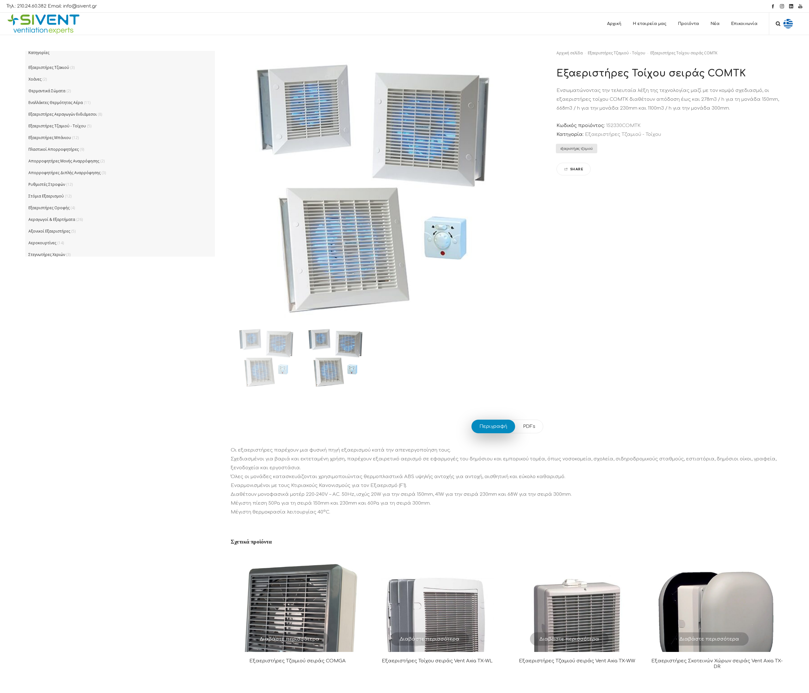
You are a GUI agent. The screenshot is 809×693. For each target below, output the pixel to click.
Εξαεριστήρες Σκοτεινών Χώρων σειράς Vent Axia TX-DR (717, 663)
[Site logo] (49, 23)
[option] (265, 357)
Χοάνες (34, 79)
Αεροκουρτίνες (42, 243)
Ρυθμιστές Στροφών (46, 184)
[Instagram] (782, 6)
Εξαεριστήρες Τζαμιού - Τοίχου (616, 53)
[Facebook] (772, 6)
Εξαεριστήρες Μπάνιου (49, 137)
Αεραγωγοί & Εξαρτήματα (51, 219)
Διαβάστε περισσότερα (289, 639)
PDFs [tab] (529, 426)
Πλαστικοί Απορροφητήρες (53, 149)
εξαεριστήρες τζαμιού (577, 148)
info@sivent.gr (80, 6)
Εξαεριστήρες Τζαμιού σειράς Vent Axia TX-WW (577, 661)
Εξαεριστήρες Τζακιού (48, 67)
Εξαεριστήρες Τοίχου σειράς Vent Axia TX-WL (437, 661)
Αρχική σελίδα (570, 53)
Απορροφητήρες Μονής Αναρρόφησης (63, 161)
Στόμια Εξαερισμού (46, 196)
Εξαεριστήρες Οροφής (49, 207)
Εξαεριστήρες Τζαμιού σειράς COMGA (297, 661)
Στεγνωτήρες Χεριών (46, 254)
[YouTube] (800, 6)
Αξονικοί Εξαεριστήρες (49, 231)
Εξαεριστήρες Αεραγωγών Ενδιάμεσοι (62, 114)
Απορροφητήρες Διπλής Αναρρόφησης (64, 172)
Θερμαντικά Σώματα (46, 91)
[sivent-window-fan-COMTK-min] (265, 357)
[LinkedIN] (791, 6)
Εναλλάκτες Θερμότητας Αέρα (55, 102)
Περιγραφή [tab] (493, 426)
